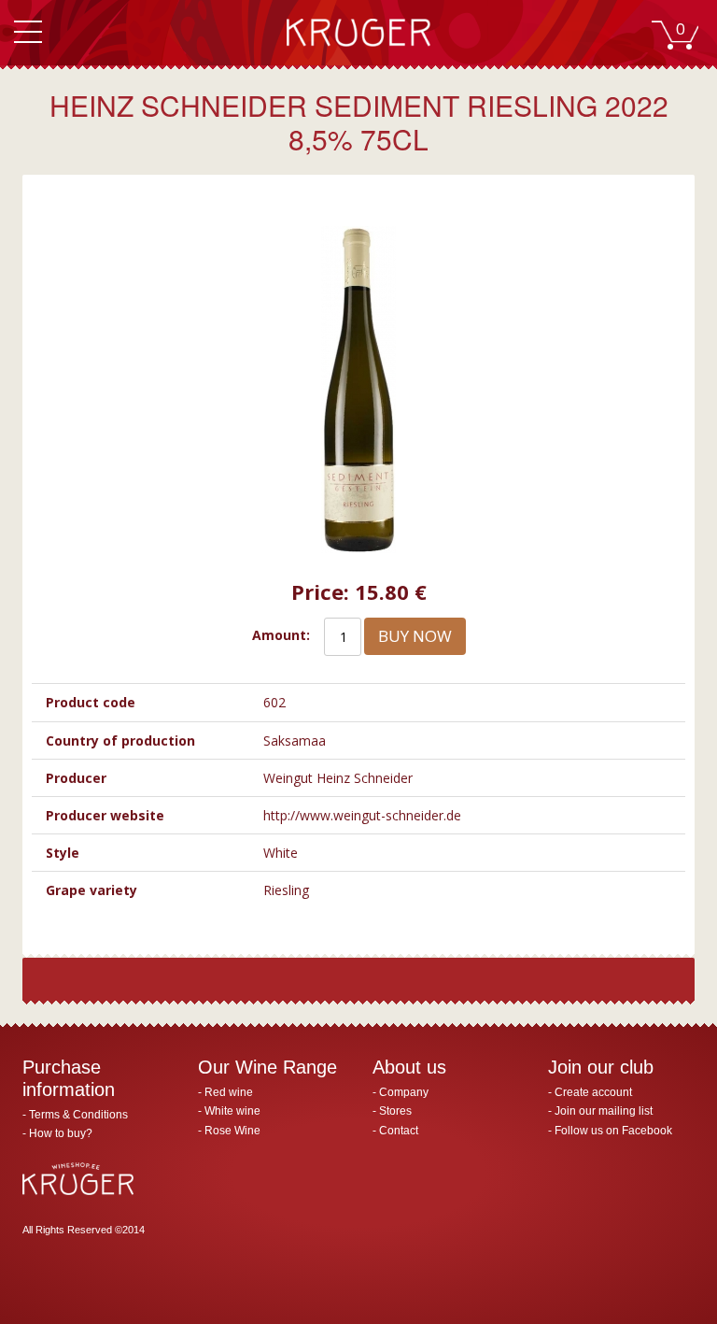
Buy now (415, 636)
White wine (232, 1111)
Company (404, 1092)
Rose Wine (232, 1130)
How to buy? (60, 1133)
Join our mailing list (604, 1111)
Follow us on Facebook (613, 1130)
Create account (593, 1092)
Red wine (228, 1092)
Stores (395, 1111)
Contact (398, 1130)
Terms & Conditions (78, 1114)
